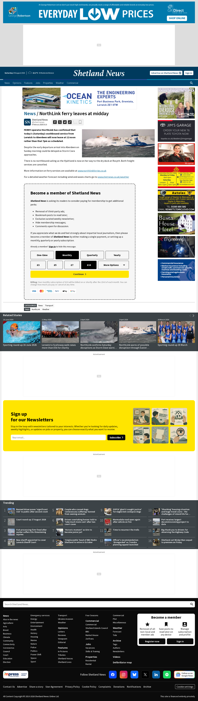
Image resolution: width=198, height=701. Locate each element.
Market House (92, 635)
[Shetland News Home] (99, 78)
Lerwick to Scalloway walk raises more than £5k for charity (59, 346)
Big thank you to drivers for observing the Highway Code (175, 530)
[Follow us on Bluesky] (134, 674)
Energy (34, 619)
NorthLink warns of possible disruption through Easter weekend (134, 347)
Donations (119, 686)
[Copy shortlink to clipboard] (70, 122)
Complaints (105, 686)
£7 (72, 264)
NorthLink (36, 309)
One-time (42, 255)
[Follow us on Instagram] (123, 674)
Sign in (188, 73)
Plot (115, 619)
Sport (33, 661)
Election (7, 662)
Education (7, 658)
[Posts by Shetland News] (27, 122)
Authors (116, 647)
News (30, 113)
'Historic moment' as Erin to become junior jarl (78, 530)
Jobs (88, 644)
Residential (91, 660)
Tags (115, 644)
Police (33, 647)
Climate (6, 637)
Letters (61, 631)
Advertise (22, 686)
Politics (34, 651)
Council (6, 651)
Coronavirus (8, 647)
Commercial (92, 620)
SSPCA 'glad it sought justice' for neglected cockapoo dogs (127, 510)
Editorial (62, 642)
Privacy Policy (72, 686)
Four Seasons (92, 615)
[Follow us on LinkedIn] (156, 674)
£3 (38, 264)
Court (5, 655)
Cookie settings (185, 686)
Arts (5, 626)
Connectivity (9, 644)
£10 (89, 264)
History (34, 633)
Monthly (67, 255)
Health (34, 629)
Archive (117, 640)
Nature (34, 643)
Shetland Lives (64, 662)
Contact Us (9, 686)
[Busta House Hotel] (176, 223)
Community (8, 640)
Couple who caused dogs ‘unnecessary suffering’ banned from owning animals (80, 511)
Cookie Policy (89, 686)
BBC (87, 631)
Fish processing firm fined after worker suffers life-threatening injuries (31, 532)
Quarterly (92, 255)
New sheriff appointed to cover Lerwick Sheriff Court (31, 541)
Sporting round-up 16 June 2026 (20, 344)
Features (63, 647)
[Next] (193, 315)
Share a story (36, 686)
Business (7, 633)
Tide (115, 635)
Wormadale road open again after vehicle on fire (126, 520)
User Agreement (54, 686)
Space (34, 658)
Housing (34, 636)
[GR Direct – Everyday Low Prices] (99, 12)
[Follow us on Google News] (184, 674)
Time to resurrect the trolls (126, 529)
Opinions (63, 627)
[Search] (191, 83)
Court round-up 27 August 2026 (31, 519)
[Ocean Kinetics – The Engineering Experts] (79, 98)
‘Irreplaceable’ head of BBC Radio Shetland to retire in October (81, 541)
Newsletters (118, 651)
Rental (88, 664)
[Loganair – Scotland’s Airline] (176, 154)
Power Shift (36, 654)
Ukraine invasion (65, 619)
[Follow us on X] (145, 674)
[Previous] (190, 315)
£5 (55, 264)
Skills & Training (93, 651)
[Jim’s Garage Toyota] (176, 131)
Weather (45, 309)
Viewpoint (62, 638)
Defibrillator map (122, 662)
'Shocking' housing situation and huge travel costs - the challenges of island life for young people (175, 513)
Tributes (62, 655)
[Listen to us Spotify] (167, 674)
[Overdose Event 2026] (176, 89)
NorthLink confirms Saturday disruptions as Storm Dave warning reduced (98, 347)
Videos (116, 656)
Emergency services (40, 615)
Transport (49, 305)
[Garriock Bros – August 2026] (176, 177)
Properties (91, 656)
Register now (152, 641)
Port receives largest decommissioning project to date (175, 522)
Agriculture (8, 623)
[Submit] (191, 604)
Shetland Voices (65, 658)
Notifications (134, 686)
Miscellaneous (119, 622)
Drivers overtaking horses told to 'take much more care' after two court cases (81, 522)
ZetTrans (90, 638)
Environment (36, 626)
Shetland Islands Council (97, 628)
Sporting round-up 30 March (172, 344)
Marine (34, 640)
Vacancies (90, 647)
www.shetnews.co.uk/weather (113, 176)
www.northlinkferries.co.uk (92, 170)
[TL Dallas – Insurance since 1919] (176, 270)
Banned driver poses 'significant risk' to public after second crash (32, 510)
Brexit (6, 630)
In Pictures (63, 651)
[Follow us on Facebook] (113, 674)
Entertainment (37, 622)
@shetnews (38, 122)
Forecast (117, 631)
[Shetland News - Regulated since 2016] (15, 674)
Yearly (117, 255)
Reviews (62, 635)
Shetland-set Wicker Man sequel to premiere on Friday (176, 541)
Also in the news (10, 619)
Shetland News (40, 119)
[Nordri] (176, 247)
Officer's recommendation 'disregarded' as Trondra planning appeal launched (125, 542)
